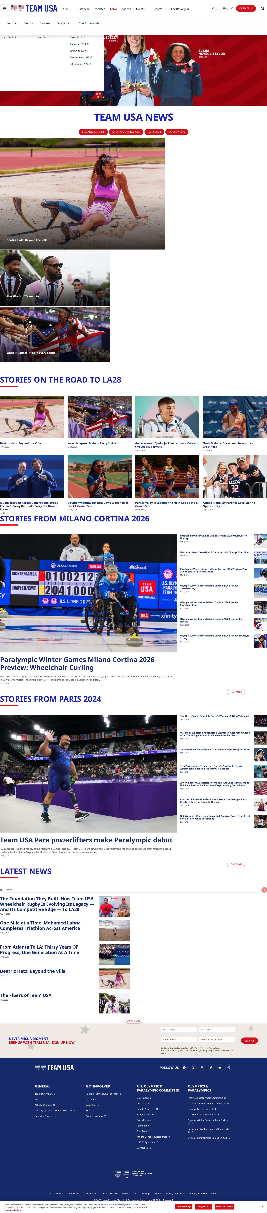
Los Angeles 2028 (93, 131)
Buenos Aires (82, 57)
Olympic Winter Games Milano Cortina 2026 (208, 1122)
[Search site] (264, 890)
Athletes (100, 9)
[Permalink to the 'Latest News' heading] (54, 871)
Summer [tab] (12, 23)
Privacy (208, 1050)
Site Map (145, 1193)
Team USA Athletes (45, 1093)
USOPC (147, 1142)
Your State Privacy (169, 1193)
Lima (10, 37)
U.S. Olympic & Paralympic (55, 1110)
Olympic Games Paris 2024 (202, 1109)
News (113, 9)
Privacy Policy (200, 1048)
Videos (126, 9)
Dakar (78, 37)
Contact (144, 1147)
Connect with (96, 1116)
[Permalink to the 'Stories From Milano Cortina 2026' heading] (152, 518)
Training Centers (145, 1114)
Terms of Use (214, 1048)
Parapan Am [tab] (64, 23)
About (143, 1103)
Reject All (203, 1206)
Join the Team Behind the (103, 1093)
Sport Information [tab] (90, 23)
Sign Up (250, 1040)
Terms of (225, 1050)
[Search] (262, 8)
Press (146, 1120)
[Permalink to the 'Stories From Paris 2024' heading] (103, 698)
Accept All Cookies (224, 1206)
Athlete (45, 1105)
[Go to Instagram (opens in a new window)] (202, 1067)
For (143, 1131)
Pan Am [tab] (45, 23)
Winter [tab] (28, 23)
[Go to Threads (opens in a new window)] (228, 1067)
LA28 (64, 9)
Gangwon (80, 44)
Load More (236, 692)
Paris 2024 (154, 131)
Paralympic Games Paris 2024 (203, 1114)
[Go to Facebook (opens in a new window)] (184, 1067)
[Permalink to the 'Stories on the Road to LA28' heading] (124, 379)
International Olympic (207, 1097)
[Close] (262, 1206)
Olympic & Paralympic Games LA (209, 1137)
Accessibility (56, 1193)
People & (147, 1109)
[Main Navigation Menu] (4, 8)
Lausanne (80, 50)
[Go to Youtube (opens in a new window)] (220, 1067)
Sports (158, 9)
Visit (214, 8)
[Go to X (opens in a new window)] (193, 1067)
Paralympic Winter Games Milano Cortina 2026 (209, 1130)
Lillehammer (81, 64)
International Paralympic (208, 1103)
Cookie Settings (184, 1206)
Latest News (177, 131)
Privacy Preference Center (203, 1193)
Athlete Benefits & (153, 1136)
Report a (45, 1116)
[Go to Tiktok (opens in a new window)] (211, 1067)
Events (140, 9)
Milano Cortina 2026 (126, 131)
